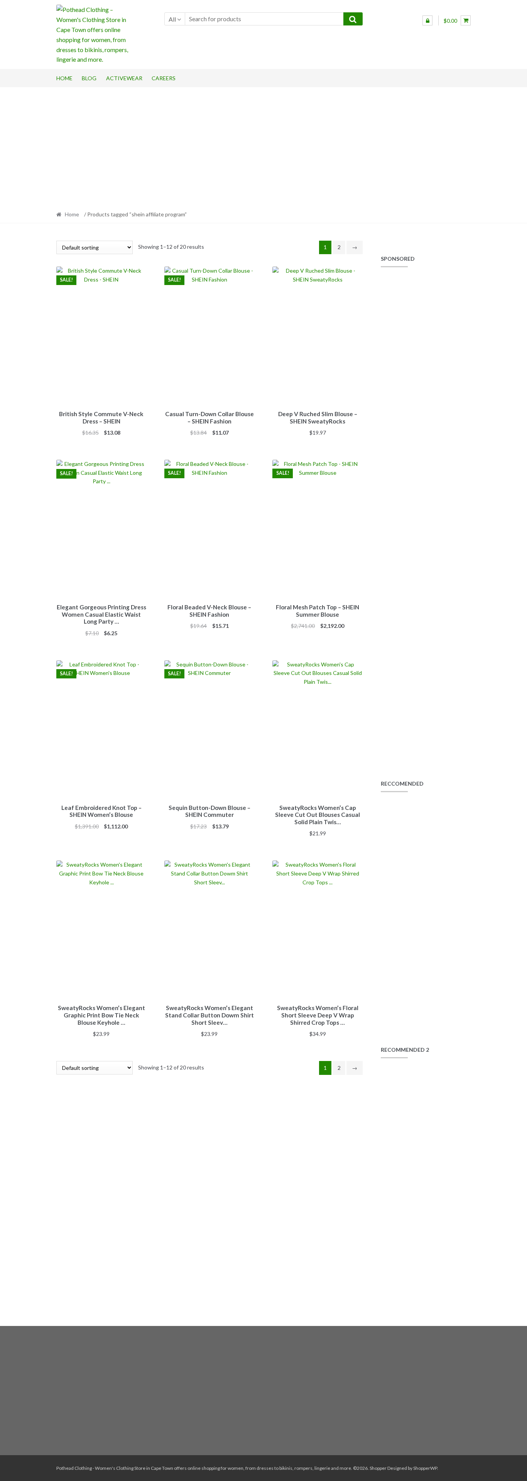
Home (64, 78)
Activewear (124, 78)
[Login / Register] (427, 20)
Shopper (378, 1468)
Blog (89, 78)
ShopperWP (425, 1468)
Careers (164, 78)
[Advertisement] (263, 147)
